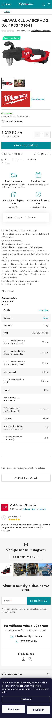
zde (4, 692)
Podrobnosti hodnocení (41, 30)
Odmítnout (13, 709)
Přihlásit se (38, 600)
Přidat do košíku (26, 145)
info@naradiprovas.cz (28, 636)
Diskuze (29, 217)
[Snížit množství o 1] (37, 134)
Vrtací (45, 317)
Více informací (37, 98)
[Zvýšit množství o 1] (46, 134)
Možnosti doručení (13, 121)
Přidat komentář (26, 477)
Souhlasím (38, 709)
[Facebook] (23, 659)
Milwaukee (46, 154)
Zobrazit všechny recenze (34, 509)
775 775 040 (28, 641)
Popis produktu (12, 217)
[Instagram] (30, 659)
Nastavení (26, 699)
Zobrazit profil (24, 557)
